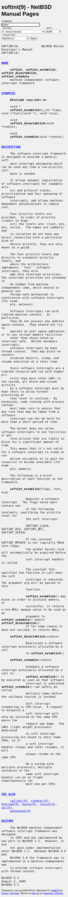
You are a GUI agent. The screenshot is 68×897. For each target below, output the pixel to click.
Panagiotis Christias (53, 893)
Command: (8, 21)
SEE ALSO (8, 794)
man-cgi (35, 893)
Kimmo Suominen (10, 893)
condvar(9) (39, 800)
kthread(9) (10, 804)
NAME (4, 63)
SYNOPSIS (8, 93)
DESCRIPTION (11, 147)
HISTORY (7, 821)
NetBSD (55, 890)
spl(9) (6, 807)
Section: (8, 28)
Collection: (9, 35)
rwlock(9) (47, 804)
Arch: (50, 28)
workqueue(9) (20, 811)
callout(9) (19, 800)
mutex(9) (29, 804)
